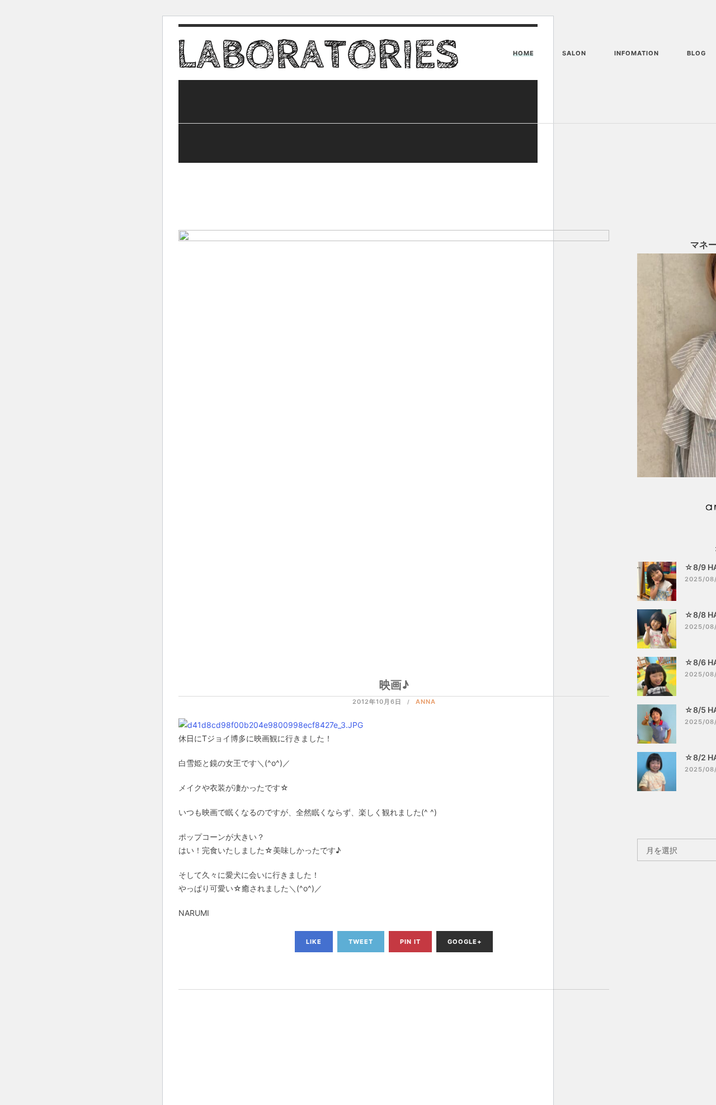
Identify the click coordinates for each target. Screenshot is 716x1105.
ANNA (426, 702)
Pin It (410, 942)
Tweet (360, 942)
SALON (574, 53)
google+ (464, 942)
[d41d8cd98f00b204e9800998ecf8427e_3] (270, 724)
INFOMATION (636, 53)
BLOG (696, 53)
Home (523, 53)
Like (314, 942)
